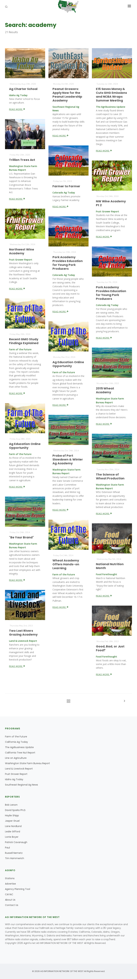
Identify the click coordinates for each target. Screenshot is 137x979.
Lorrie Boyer (11, 837)
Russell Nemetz (14, 853)
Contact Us (11, 905)
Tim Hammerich (14, 858)
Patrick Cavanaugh (16, 842)
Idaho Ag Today (14, 779)
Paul (7, 847)
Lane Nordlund (13, 826)
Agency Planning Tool (17, 889)
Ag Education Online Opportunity (68, 364)
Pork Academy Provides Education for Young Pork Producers (67, 263)
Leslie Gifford (12, 831)
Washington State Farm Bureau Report (27, 763)
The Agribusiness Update (19, 747)
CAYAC (9, 894)
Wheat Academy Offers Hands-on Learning (65, 564)
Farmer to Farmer (66, 186)
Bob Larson (11, 804)
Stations (10, 878)
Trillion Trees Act (22, 160)
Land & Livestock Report (19, 768)
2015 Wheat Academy (105, 390)
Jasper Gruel (12, 820)
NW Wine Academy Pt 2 (111, 203)
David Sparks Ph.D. (15, 810)
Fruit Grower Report (16, 774)
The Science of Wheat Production (110, 476)
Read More (16, 109)
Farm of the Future (16, 736)
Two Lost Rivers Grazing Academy (23, 633)
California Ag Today (16, 742)
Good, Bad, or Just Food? (110, 648)
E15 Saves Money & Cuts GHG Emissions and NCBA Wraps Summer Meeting (111, 94)
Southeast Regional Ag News (21, 784)
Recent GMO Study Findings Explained (23, 341)
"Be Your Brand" (21, 537)
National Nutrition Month (110, 566)
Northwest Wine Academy (21, 251)
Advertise (10, 883)
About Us (10, 899)
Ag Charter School (23, 89)
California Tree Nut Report (20, 752)
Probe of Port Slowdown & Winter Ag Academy (67, 459)
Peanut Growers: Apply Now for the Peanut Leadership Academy (67, 94)
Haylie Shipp (12, 815)
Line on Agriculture (16, 758)
